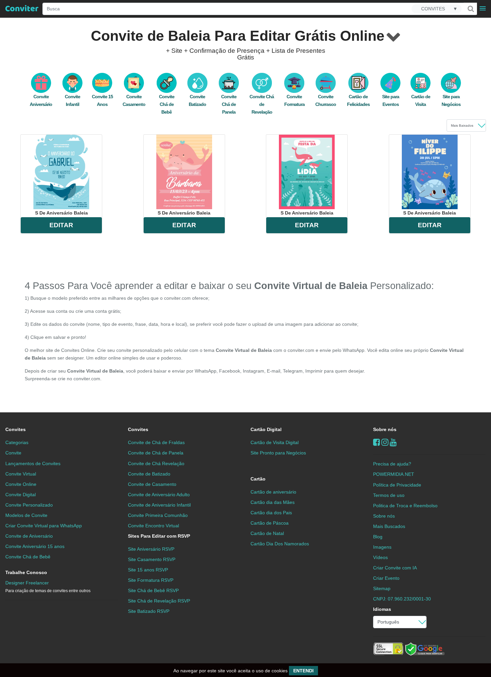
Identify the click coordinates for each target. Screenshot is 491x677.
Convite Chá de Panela (228, 104)
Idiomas (382, 609)
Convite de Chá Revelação (156, 463)
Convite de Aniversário (29, 536)
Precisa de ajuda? (392, 463)
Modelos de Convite (26, 515)
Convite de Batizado (149, 474)
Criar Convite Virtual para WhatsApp (43, 525)
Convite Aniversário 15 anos (34, 546)
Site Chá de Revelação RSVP (159, 600)
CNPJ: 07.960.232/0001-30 (402, 598)
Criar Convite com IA (395, 567)
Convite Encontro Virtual (153, 525)
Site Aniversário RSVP (151, 549)
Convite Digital (20, 494)
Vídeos (380, 557)
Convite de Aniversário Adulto (159, 494)
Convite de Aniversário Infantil (159, 505)
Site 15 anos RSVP (148, 569)
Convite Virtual (20, 474)
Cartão (258, 479)
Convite (13, 452)
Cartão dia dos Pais (271, 512)
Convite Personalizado (29, 505)
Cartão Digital (266, 429)
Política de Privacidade (397, 485)
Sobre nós (384, 429)
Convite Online (20, 484)
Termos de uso (388, 495)
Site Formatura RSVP (150, 580)
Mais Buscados (389, 526)
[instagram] (384, 442)
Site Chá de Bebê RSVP (153, 590)
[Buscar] (470, 9)
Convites (15, 429)
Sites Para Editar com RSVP (159, 536)
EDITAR (61, 225)
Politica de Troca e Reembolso (405, 505)
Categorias (16, 442)
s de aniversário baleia (61, 213)
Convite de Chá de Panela (155, 452)
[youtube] (393, 442)
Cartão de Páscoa (270, 523)
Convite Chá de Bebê (166, 104)
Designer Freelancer (48, 586)
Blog (377, 536)
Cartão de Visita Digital (275, 442)
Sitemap (381, 588)
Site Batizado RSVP (148, 611)
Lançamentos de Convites (32, 463)
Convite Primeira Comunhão (158, 515)
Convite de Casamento (152, 484)
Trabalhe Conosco (26, 572)
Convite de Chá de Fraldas (156, 442)
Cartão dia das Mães (273, 502)
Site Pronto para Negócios (278, 452)
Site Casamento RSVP (151, 559)
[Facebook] (376, 442)
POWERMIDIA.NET (393, 474)
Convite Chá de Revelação (262, 104)
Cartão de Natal (267, 533)
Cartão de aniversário (273, 492)
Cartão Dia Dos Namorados (280, 543)
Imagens (382, 547)
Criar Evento (386, 578)
